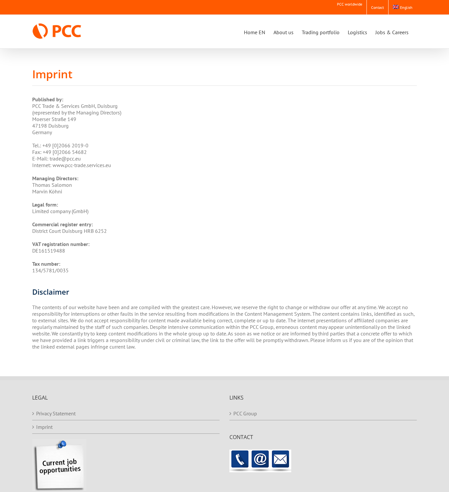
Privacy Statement (56, 413)
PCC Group (245, 413)
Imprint (44, 427)
